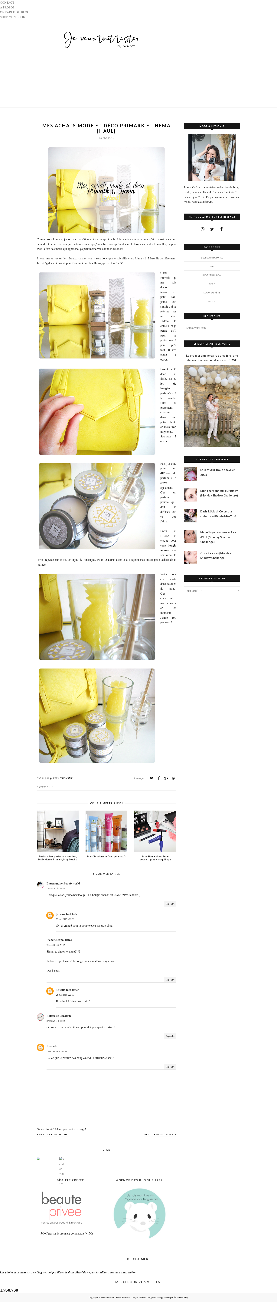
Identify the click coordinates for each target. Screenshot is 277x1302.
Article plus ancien (159, 1134)
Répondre (170, 903)
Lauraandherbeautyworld (63, 883)
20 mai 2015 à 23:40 (56, 888)
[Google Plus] (166, 778)
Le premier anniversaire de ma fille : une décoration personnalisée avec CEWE (212, 358)
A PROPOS (7, 7)
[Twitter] (151, 778)
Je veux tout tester (67, 914)
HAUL (53, 786)
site (65, 560)
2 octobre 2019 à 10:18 (57, 1051)
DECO (212, 284)
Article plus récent (54, 1134)
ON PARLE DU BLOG (14, 12)
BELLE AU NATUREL (212, 257)
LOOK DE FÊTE (212, 292)
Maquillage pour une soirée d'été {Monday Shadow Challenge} (218, 537)
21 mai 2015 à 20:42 (56, 944)
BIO (212, 266)
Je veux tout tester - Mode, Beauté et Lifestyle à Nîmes (122, 1297)
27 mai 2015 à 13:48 (56, 1020)
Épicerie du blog (181, 1297)
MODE (212, 301)
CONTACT (7, 2)
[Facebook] (159, 778)
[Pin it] (173, 778)
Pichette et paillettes (59, 939)
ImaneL (52, 1046)
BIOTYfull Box (212, 275)
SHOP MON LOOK (12, 17)
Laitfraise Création (59, 1015)
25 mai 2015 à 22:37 (65, 994)
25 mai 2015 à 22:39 (65, 918)
